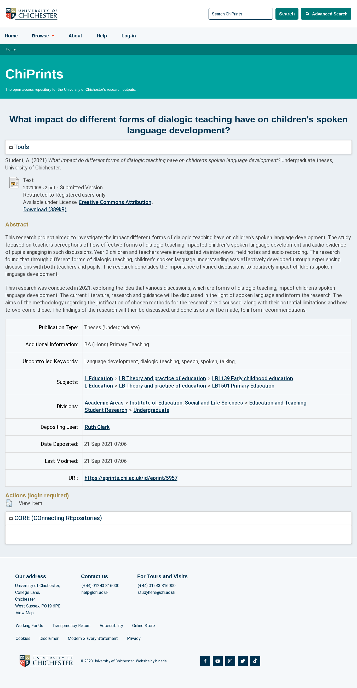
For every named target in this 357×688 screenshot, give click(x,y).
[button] (9, 503)
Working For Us (29, 625)
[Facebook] (205, 661)
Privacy (134, 638)
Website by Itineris (151, 661)
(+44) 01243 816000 (100, 585)
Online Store (143, 625)
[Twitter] (243, 661)
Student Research (106, 410)
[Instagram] (230, 661)
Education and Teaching (278, 403)
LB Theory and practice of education (162, 378)
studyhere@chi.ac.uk (156, 592)
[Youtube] (218, 661)
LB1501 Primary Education (243, 386)
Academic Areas (104, 403)
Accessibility (111, 625)
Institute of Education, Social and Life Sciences (186, 403)
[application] (51, 36)
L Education (99, 378)
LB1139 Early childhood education (252, 378)
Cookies (23, 638)
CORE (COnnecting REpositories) (57, 518)
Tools (21, 147)
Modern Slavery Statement (93, 638)
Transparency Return (71, 625)
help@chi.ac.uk (95, 592)
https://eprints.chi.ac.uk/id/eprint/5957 (131, 478)
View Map (25, 612)
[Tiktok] (255, 661)
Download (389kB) (45, 209)
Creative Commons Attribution (115, 202)
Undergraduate (151, 410)
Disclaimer (49, 638)
